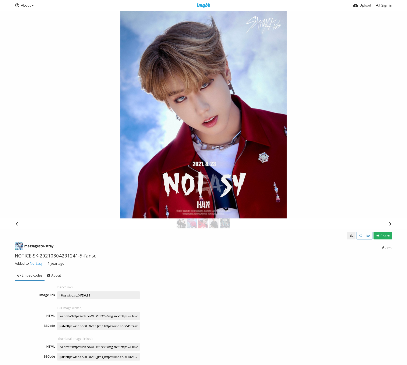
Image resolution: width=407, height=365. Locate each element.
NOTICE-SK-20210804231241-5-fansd (56, 255)
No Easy (36, 263)
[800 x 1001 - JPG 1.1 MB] (351, 235)
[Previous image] (17, 224)
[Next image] (390, 224)
